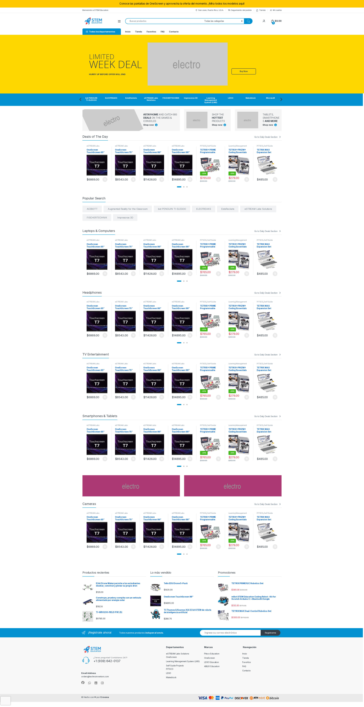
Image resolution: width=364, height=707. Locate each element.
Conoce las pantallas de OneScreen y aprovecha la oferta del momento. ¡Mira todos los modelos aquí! (181, 3)
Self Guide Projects (208, 147)
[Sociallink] (82, 682)
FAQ (163, 31)
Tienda (262, 10)
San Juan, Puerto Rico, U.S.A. (211, 10)
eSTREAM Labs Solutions (93, 147)
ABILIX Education (212, 666)
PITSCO (203, 146)
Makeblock (171, 677)
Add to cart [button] (105, 179)
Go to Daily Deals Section (266, 137)
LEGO (168, 673)
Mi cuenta (277, 10)
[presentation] (80, 99)
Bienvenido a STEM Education (95, 10)
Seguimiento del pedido (241, 10)
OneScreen (171, 657)
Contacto (174, 31)
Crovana (104, 697)
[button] (179, 186)
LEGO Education (211, 662)
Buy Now (244, 71)
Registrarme (270, 633)
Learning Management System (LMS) (237, 147)
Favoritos (151, 31)
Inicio (128, 31)
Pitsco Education (211, 653)
